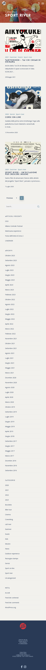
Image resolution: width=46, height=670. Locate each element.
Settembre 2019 (11, 412)
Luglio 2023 (9, 270)
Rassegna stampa (11, 558)
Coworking (9, 519)
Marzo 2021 (9, 373)
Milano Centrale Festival (13, 226)
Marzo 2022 (9, 329)
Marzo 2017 (9, 456)
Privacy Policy (23, 653)
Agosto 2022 (9, 304)
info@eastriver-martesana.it (23, 655)
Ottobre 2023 (10, 255)
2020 (7, 114)
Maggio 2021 (10, 368)
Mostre (7, 544)
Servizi (12, 114)
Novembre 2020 (11, 382)
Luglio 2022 (9, 309)
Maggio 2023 (10, 280)
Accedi (7, 593)
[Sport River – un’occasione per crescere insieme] (23, 153)
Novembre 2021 (11, 338)
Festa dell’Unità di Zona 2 (14, 236)
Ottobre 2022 (10, 299)
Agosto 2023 (9, 265)
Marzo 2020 (9, 402)
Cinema (8, 514)
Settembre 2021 (11, 348)
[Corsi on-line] (23, 98)
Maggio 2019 (10, 426)
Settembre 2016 (11, 470)
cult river (8, 524)
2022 (7, 495)
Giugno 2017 (9, 446)
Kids (6, 539)
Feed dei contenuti (12, 598)
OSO (6, 221)
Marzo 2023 (9, 290)
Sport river (28, 57)
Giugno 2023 (9, 275)
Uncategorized (10, 578)
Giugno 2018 (9, 436)
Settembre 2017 (11, 441)
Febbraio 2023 (10, 295)
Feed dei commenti (12, 603)
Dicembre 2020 (10, 378)
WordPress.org (10, 607)
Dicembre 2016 (10, 461)
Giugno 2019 (9, 422)
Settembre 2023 (11, 260)
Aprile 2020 (9, 397)
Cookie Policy (23, 652)
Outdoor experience (12, 554)
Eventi (20, 57)
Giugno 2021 (9, 363)
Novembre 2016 (11, 466)
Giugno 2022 (9, 314)
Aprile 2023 (9, 285)
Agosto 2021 (9, 353)
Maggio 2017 (10, 451)
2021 (7, 57)
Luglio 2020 (9, 392)
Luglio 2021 (9, 358)
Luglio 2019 (9, 417)
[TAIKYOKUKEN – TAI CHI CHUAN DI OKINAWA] (23, 41)
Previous (10, 198)
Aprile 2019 (9, 431)
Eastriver (13, 57)
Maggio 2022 (10, 319)
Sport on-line (9, 568)
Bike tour (8, 510)
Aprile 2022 (9, 324)
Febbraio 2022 (10, 334)
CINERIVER (9, 241)
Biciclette (8, 505)
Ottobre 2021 (10, 343)
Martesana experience (13, 231)
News (7, 549)
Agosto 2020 (9, 387)
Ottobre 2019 (10, 407)
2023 (7, 500)
